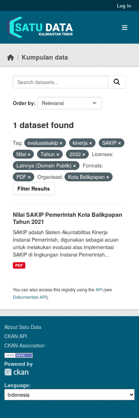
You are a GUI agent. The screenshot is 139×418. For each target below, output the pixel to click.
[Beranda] (10, 57)
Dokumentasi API (29, 297)
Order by (23, 102)
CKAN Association (24, 345)
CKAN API (15, 336)
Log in (124, 5)
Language (16, 385)
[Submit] (117, 82)
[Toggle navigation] (124, 27)
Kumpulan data (45, 57)
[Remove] (61, 143)
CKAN (16, 372)
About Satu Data (22, 326)
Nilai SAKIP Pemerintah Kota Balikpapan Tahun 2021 (67, 218)
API (99, 289)
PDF (19, 265)
